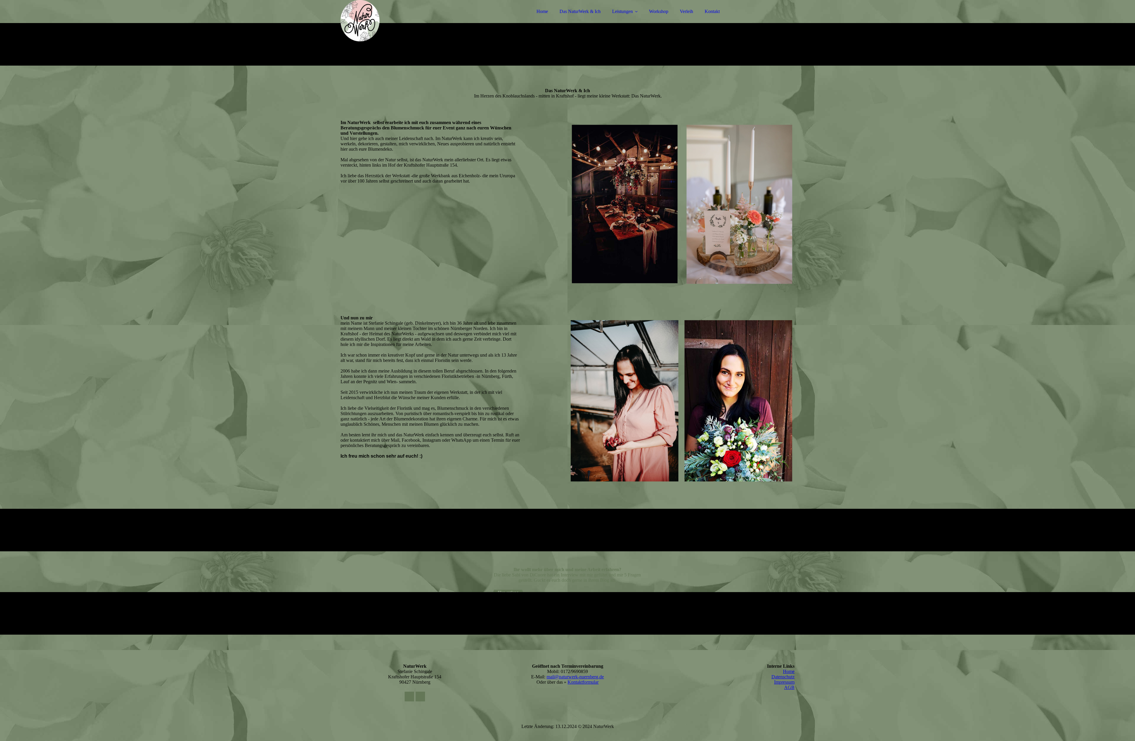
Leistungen (622, 11)
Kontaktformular (583, 682)
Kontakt (712, 11)
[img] (392, 20)
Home (542, 11)
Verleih (686, 11)
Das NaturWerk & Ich (580, 11)
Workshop (658, 11)
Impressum (784, 682)
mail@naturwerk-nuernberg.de (575, 676)
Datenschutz (782, 676)
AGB (789, 687)
